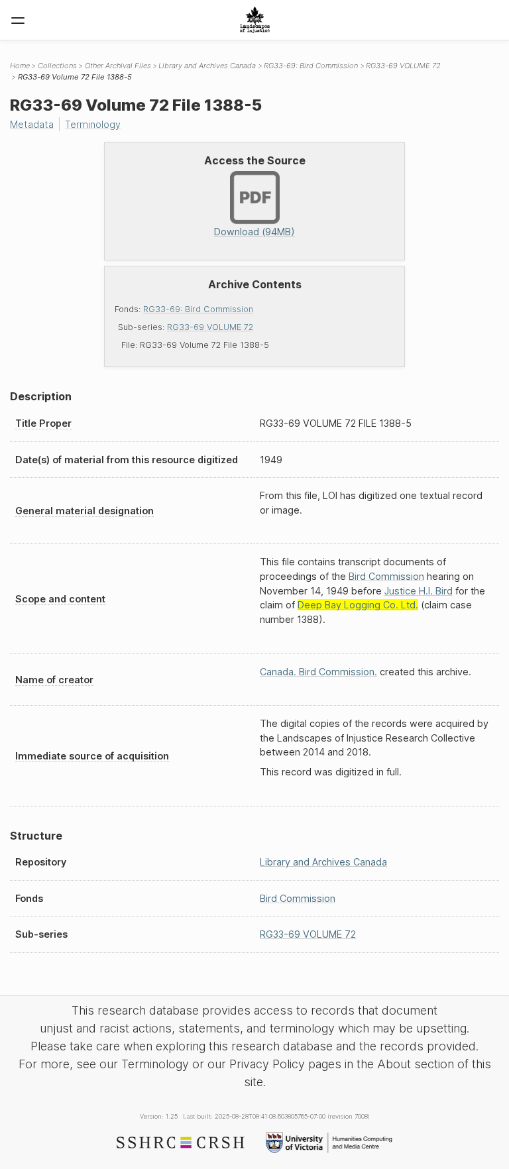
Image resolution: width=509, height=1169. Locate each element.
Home (20, 65)
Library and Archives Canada (207, 65)
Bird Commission (386, 576)
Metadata (32, 124)
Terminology (93, 124)
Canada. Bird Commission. (318, 671)
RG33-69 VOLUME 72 (210, 327)
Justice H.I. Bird (418, 590)
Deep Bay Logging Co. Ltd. (358, 604)
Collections (57, 65)
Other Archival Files (118, 65)
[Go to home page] (254, 20)
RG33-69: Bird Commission (198, 309)
